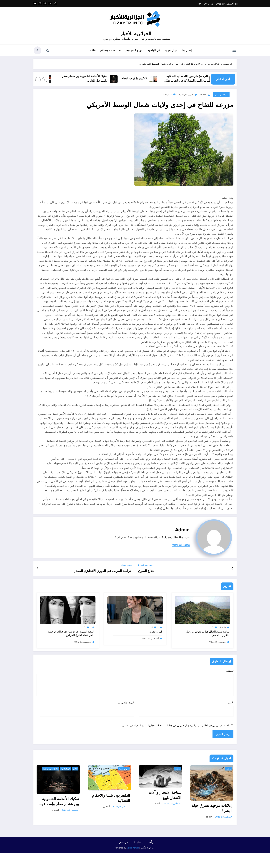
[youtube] (35, 3)
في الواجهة (154, 50)
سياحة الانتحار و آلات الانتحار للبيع (165, 795)
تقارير (75, 768)
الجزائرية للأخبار (135, 33)
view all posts (181, 544)
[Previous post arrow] (232, 568)
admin (203, 94)
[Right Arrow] (37, 79)
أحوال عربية (171, 50)
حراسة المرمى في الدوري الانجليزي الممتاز (103, 571)
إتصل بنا (187, 50)
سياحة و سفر (221, 94)
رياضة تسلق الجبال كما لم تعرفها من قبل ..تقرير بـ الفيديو (207, 633)
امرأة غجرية (155, 631)
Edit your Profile (172, 537)
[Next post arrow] (37, 568)
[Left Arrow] (44, 79)
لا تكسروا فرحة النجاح (147, 78)
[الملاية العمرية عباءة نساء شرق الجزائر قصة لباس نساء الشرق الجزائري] (67, 610)
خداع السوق (146, 571)
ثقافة (93, 50)
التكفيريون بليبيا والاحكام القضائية (111, 798)
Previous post (145, 565)
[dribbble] (45, 3)
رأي (151, 842)
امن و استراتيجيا (134, 50)
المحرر (55, 810)
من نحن (123, 842)
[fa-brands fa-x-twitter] (50, 3)
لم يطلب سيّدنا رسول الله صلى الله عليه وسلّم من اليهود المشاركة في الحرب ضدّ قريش (203, 78)
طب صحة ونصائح (110, 50)
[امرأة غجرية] (135, 610)
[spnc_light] (37, 50)
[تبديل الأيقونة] (234, 50)
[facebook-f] (55, 3)
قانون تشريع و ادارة (50, 768)
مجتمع (177, 768)
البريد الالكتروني (126, 702)
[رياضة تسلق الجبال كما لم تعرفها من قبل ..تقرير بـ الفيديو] (202, 610)
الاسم (230, 702)
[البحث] (48, 51)
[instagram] (40, 3)
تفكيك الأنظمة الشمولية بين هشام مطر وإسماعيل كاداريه (98, 78)
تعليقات (229, 671)
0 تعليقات (167, 94)
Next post (126, 565)
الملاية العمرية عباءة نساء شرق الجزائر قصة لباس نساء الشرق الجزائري (71, 633)
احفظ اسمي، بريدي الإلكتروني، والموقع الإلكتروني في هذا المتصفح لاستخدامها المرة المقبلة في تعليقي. (175, 725)
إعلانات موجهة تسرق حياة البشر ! (212, 808)
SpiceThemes (133, 847)
